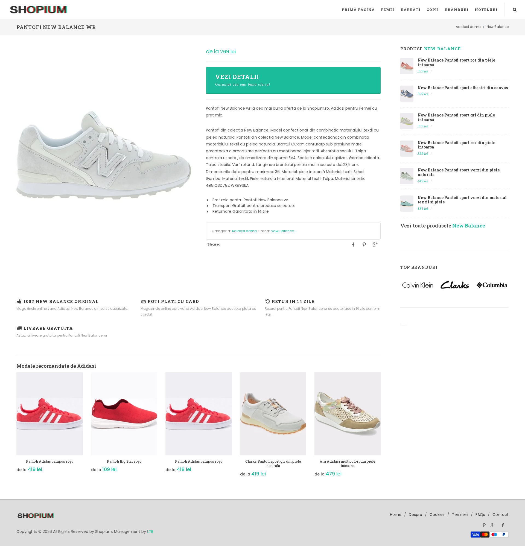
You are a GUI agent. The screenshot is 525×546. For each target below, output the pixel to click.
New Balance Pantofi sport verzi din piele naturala (459, 172)
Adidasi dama (244, 230)
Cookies (437, 514)
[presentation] (11, 428)
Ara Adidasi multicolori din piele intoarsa (347, 463)
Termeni (460, 514)
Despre (415, 514)
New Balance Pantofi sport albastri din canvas (463, 87)
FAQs (480, 514)
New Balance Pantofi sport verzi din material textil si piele (462, 200)
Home (395, 514)
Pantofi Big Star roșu (124, 461)
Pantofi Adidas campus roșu (49, 461)
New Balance (282, 230)
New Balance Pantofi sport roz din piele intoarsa (456, 62)
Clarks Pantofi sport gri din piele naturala (273, 463)
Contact (500, 514)
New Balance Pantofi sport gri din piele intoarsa (456, 117)
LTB (150, 531)
